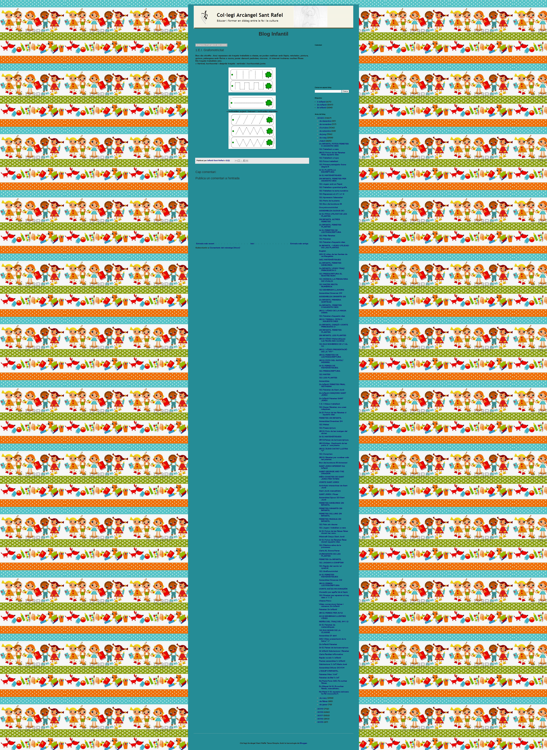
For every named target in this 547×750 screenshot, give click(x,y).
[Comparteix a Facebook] (244, 160)
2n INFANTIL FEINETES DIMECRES (330, 264)
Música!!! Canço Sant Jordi (331, 536)
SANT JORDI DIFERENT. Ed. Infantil (332, 467)
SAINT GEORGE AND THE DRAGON (331, 472)
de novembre (325, 124)
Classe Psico (325, 601)
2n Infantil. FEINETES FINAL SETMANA (332, 385)
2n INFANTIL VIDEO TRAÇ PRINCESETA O (331, 269)
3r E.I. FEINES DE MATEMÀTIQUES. (328, 367)
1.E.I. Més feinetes (327, 235)
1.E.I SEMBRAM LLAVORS (331, 290)
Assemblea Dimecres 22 (330, 580)
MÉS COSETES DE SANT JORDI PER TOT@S (331, 478)
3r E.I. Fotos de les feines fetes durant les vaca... (333, 532)
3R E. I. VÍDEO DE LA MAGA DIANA (332, 312)
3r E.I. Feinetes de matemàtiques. (327, 626)
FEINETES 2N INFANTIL (330, 418)
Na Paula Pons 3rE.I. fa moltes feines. (333, 682)
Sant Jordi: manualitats (330, 491)
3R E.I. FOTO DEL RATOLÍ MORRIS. (331, 361)
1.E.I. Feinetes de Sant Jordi (331, 390)
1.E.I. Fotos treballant (328, 161)
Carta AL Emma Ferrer (329, 551)
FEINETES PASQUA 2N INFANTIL (330, 520)
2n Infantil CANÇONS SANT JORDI (332, 394)
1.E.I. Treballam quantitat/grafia (333, 187)
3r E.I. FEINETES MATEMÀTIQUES (328, 576)
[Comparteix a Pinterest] (247, 160)
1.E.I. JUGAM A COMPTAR (331, 563)
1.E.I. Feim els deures (328, 524)
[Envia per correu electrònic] (236, 160)
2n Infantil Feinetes (328, 644)
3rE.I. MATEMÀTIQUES (330, 260)
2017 (320, 715)
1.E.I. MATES (324, 374)
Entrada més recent (205, 243)
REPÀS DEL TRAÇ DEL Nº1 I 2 (333, 621)
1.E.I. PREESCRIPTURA (329, 371)
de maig (323, 138)
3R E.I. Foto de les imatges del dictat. (333, 432)
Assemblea (324, 381)
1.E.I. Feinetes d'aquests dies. (332, 242)
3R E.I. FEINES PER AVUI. (331, 613)
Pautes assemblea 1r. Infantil (332, 661)
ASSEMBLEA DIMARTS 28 (332, 296)
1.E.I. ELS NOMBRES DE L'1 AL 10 (333, 345)
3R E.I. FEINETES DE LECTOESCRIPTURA (330, 356)
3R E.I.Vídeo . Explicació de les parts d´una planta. (333, 444)
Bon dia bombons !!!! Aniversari (333, 463)
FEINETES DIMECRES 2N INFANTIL (331, 504)
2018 (320, 712)
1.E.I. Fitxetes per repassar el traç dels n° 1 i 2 (334, 596)
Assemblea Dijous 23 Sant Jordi (332, 498)
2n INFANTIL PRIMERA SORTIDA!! (330, 301)
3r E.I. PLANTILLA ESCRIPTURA (327, 171)
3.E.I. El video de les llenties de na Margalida (333, 255)
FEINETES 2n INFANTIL (330, 559)
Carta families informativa (331, 654)
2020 (321, 118)
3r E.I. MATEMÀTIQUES (330, 175)
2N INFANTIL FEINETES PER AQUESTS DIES (332, 180)
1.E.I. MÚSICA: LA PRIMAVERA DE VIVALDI (333, 280)
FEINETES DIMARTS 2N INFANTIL (330, 509)
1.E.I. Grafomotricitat (328, 571)
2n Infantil (322, 105)
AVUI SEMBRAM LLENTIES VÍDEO (332, 617)
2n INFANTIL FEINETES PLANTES (330, 226)
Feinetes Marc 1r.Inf (328, 674)
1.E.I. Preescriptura (327, 428)
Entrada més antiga (299, 243)
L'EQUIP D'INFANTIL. (328, 671)
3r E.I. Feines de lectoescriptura (333, 647)
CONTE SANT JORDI (329, 482)
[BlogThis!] (238, 160)
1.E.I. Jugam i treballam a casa (332, 528)
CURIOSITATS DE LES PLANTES (330, 555)
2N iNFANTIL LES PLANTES (332, 335)
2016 (320, 719)
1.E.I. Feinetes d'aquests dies (332, 316)
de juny (323, 134)
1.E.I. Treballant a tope (329, 158)
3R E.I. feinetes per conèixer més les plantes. (334, 458)
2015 (320, 722)
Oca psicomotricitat (328, 207)
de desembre (325, 121)
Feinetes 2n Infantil (328, 609)
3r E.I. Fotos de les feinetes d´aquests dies (332, 413)
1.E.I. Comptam (325, 454)
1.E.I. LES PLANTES (328, 378)
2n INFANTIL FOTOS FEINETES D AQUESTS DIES (334, 145)
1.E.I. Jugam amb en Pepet (330, 184)
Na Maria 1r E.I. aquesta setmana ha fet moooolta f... (334, 693)
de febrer (323, 701)
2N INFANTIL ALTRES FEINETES (329, 220)
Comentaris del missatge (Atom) (225, 248)
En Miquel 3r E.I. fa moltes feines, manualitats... (331, 687)
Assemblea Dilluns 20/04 (331, 668)
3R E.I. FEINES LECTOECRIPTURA (329, 584)
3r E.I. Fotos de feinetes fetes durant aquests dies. (333, 541)
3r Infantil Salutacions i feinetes (334, 651)
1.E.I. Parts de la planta (329, 201)
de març (323, 698)
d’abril (322, 141)
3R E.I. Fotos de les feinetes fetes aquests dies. (332, 153)
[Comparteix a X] (241, 160)
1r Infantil (321, 102)
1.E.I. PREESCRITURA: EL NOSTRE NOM (330, 275)
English (322, 251)
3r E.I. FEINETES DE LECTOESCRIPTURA (330, 231)
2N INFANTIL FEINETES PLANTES (330, 331)
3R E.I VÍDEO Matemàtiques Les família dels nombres (332, 340)
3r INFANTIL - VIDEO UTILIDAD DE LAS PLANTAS (334, 246)
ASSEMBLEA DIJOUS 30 (331, 211)
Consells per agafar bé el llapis (333, 592)
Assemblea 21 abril (328, 636)
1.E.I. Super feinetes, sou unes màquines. (332, 408)
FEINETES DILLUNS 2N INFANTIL (330, 515)
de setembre (325, 131)
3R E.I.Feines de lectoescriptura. (334, 440)
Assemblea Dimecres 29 (330, 293)
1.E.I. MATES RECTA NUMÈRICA (328, 285)
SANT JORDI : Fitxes (328, 494)
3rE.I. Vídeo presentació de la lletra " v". (332, 640)
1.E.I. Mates (324, 424)
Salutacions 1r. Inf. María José (333, 664)
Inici (252, 243)
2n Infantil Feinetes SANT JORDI (331, 399)
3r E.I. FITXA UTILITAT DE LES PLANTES (333, 215)
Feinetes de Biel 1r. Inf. (329, 678)
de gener (323, 704)
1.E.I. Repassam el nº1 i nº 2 (331, 194)
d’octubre (324, 128)
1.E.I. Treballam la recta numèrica (333, 191)
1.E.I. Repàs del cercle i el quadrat (330, 567)
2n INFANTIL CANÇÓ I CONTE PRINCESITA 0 (333, 326)
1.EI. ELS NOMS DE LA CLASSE (329, 631)
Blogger (303, 743)
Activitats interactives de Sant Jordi (333, 486)
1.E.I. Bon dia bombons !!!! (330, 204)
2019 (320, 709)
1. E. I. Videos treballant (329, 404)
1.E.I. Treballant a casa (328, 149)
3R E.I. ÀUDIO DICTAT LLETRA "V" (333, 450)
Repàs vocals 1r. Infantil (330, 658)
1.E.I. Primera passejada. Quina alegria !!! (332, 165)
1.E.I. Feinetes (325, 239)
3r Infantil (321, 107)
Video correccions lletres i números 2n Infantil (331, 605)
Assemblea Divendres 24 (331, 421)
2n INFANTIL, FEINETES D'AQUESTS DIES (330, 306)
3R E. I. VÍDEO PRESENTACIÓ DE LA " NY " (333, 350)
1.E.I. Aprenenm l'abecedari (331, 197)
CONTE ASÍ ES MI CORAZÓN (333, 589)
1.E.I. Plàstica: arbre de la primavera (330, 546)
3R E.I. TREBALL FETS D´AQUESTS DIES (330, 320)
